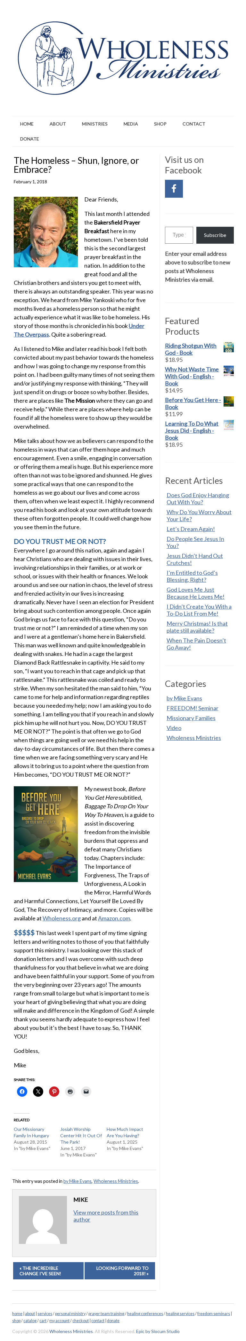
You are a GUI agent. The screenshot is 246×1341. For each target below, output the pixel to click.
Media (131, 123)
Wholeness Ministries (116, 1181)
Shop (160, 123)
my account (59, 1320)
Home (27, 123)
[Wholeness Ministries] (123, 87)
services (44, 1313)
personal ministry (70, 1313)
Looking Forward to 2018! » (122, 1270)
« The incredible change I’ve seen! (40, 1270)
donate (113, 1320)
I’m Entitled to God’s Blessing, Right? (192, 576)
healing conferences (145, 1313)
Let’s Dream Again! (191, 528)
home (17, 1313)
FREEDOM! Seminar (192, 708)
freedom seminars (213, 1313)
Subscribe (215, 235)
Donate (29, 138)
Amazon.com (114, 918)
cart (42, 1320)
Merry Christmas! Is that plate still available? (197, 627)
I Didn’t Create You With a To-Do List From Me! (199, 610)
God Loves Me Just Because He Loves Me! (196, 593)
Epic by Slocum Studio (158, 1331)
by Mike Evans (77, 1181)
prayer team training (106, 1313)
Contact (194, 123)
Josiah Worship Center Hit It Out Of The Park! (81, 1135)
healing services (180, 1313)
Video (174, 727)
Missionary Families (191, 717)
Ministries (95, 123)
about (30, 1313)
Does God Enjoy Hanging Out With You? (198, 498)
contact (97, 1320)
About (58, 123)
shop (16, 1320)
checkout (80, 1320)
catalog (30, 1320)
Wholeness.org (62, 918)
